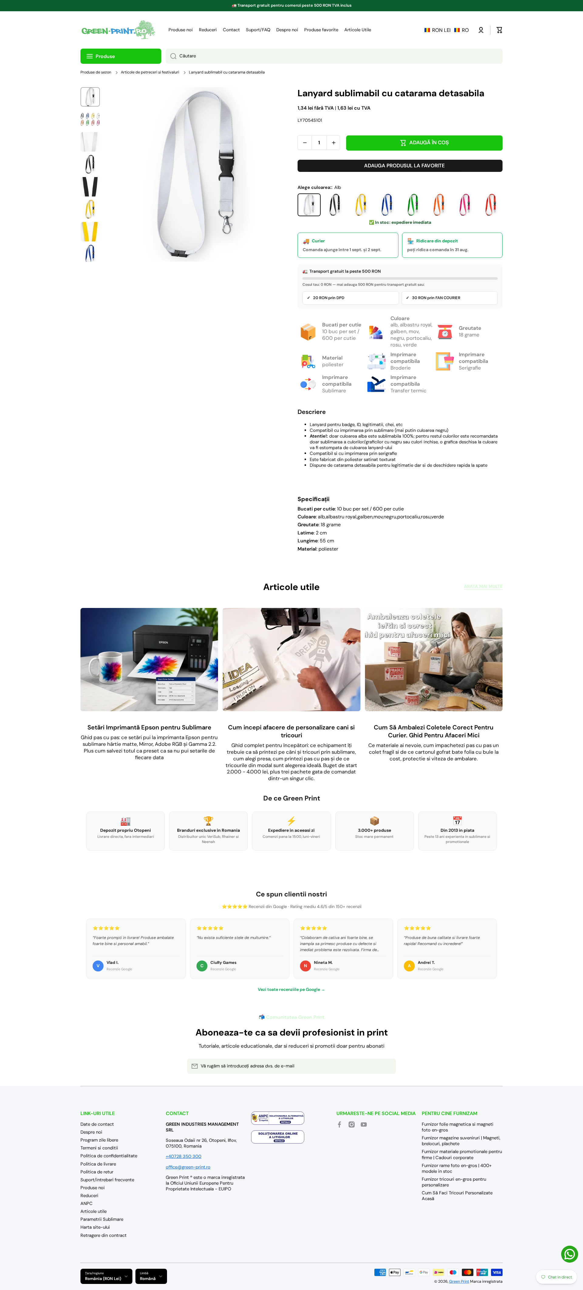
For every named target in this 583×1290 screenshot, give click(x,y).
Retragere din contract (103, 1235)
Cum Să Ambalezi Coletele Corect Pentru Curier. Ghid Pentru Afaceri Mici (433, 731)
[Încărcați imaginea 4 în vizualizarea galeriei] (90, 164)
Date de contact (97, 1124)
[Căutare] (171, 56)
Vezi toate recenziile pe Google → (291, 989)
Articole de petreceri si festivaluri (150, 72)
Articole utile (93, 1211)
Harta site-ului (95, 1227)
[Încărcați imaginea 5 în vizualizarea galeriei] (90, 186)
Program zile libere (99, 1140)
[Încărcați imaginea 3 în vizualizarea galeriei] (90, 142)
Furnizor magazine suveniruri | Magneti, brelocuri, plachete (461, 1141)
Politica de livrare (98, 1164)
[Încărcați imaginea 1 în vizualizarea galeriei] (90, 97)
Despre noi (91, 1132)
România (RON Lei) (103, 1278)
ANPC (86, 1203)
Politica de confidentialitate (108, 1156)
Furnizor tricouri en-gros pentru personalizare (454, 1182)
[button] (446, 30)
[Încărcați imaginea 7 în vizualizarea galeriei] (90, 231)
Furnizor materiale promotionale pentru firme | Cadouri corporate (462, 1154)
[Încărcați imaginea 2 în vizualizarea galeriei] (90, 119)
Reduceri (89, 1196)
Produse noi (92, 1188)
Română (148, 1278)
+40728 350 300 (183, 1156)
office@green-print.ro (188, 1167)
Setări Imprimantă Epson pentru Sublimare (149, 727)
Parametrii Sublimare (101, 1219)
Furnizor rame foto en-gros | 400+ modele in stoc (457, 1168)
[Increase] (333, 143)
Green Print (459, 1281)
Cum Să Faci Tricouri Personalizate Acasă (457, 1196)
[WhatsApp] (569, 1254)
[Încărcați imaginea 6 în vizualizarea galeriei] (90, 209)
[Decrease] (305, 143)
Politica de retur (96, 1172)
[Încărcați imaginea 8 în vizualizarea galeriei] (90, 254)
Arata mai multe (483, 586)
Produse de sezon (95, 72)
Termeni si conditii (99, 1148)
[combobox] (334, 56)
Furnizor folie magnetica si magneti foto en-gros (457, 1127)
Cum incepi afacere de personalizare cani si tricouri (291, 731)
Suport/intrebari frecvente (107, 1180)
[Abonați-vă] (388, 1066)
